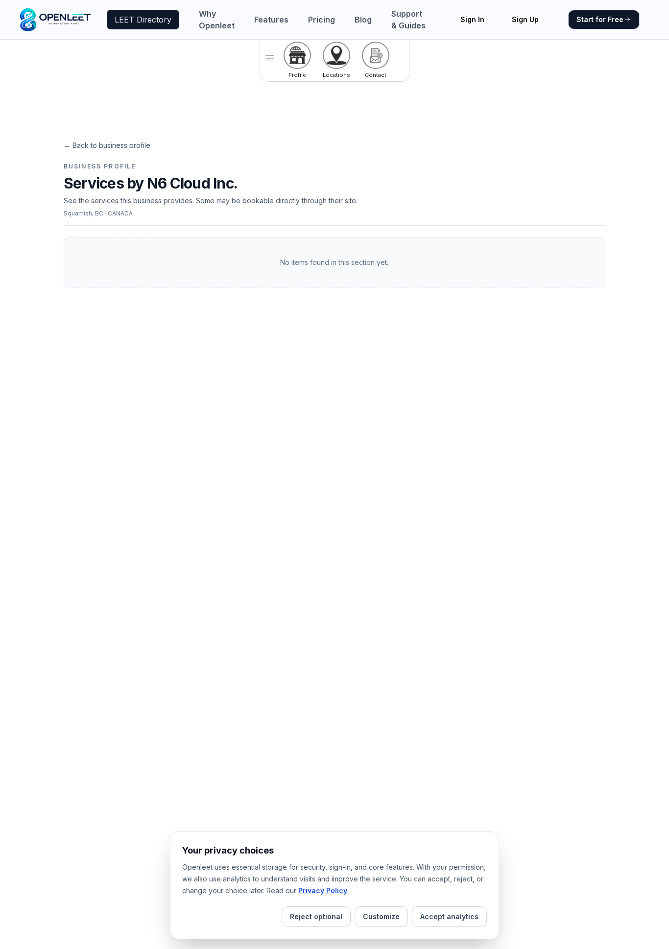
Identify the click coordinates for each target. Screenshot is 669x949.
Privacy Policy (322, 890)
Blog (363, 19)
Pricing (321, 19)
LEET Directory (143, 19)
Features (271, 19)
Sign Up (525, 19)
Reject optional (316, 916)
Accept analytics (449, 916)
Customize (381, 916)
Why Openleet (217, 19)
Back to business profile (107, 145)
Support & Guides (408, 19)
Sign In (472, 19)
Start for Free (599, 19)
